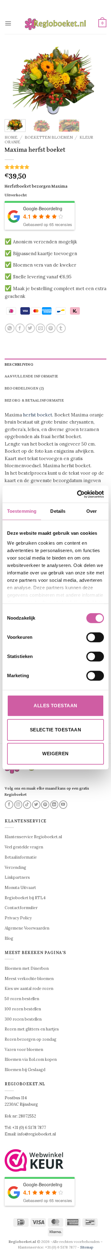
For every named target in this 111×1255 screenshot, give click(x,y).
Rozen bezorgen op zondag (30, 1039)
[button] (8, 23)
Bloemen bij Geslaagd (25, 1069)
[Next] (96, 80)
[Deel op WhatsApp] (9, 328)
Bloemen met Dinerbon (27, 968)
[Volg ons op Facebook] (9, 804)
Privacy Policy (18, 918)
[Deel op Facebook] (20, 328)
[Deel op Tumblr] (61, 328)
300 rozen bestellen (23, 1019)
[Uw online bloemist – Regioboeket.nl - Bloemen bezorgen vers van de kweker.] (55, 23)
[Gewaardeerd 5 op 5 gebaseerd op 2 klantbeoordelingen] (55, 166)
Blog (9, 938)
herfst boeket (37, 415)
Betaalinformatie (21, 857)
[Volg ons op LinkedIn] (54, 804)
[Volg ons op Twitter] (36, 804)
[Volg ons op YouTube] (63, 804)
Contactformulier (21, 907)
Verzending (15, 867)
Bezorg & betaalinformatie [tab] (34, 400)
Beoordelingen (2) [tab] (24, 388)
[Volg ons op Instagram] (18, 804)
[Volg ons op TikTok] (27, 804)
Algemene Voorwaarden (27, 928)
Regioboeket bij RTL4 (25, 897)
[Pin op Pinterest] (50, 328)
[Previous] (14, 80)
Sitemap (86, 1247)
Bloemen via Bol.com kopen (31, 1059)
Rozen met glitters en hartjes (32, 1029)
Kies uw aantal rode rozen (29, 988)
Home (11, 137)
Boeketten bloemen (49, 137)
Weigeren (55, 753)
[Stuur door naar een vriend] (40, 328)
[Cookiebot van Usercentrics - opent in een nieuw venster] (78, 494)
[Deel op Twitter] (30, 328)
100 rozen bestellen (23, 1009)
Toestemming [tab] (21, 511)
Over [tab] (91, 511)
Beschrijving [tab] (19, 364)
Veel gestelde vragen (24, 847)
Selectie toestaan (55, 729)
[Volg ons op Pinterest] (45, 804)
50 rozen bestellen (22, 998)
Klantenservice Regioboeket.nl (33, 836)
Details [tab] (57, 511)
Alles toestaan (55, 705)
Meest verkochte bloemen (29, 978)
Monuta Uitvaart (20, 887)
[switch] (95, 637)
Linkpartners (17, 877)
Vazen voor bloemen (24, 1049)
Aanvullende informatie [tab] (31, 376)
